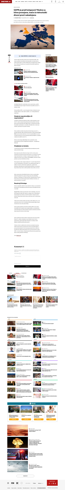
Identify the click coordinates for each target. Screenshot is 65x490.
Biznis (37, 1)
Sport (19, 1)
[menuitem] (63, 1)
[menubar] (63, 1)
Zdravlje (34, 1)
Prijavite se (27, 266)
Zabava (40, 1)
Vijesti (16, 1)
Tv (42, 1)
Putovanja (30, 1)
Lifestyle (26, 1)
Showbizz (22, 1)
